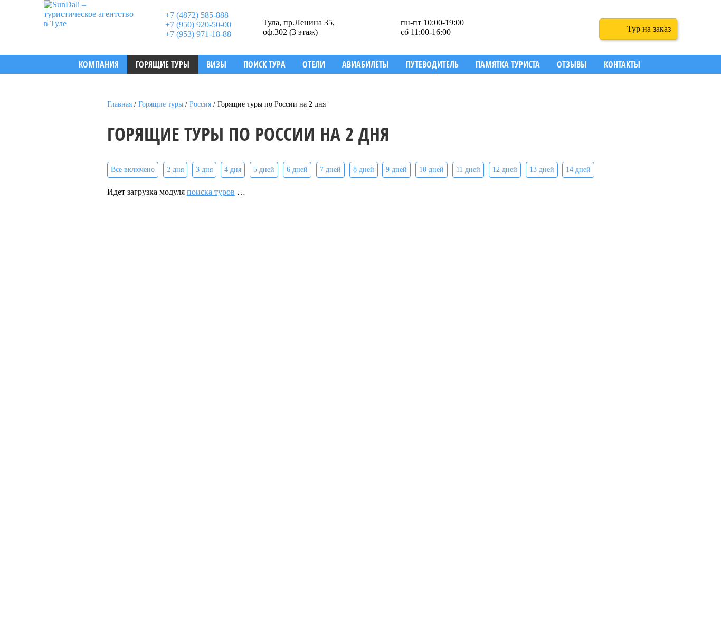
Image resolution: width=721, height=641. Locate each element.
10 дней (431, 170)
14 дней (578, 170)
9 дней (396, 170)
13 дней (541, 170)
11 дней (468, 170)
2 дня (175, 170)
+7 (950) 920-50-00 (198, 24)
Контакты (622, 64)
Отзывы (572, 64)
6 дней (297, 170)
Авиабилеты (365, 64)
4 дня (232, 170)
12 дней (504, 170)
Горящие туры (162, 64)
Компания (99, 64)
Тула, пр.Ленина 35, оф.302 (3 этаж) (299, 27)
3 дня (204, 170)
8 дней (363, 170)
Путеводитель (432, 64)
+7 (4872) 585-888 (197, 15)
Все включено (133, 170)
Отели (313, 64)
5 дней (263, 170)
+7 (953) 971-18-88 (198, 34)
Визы (216, 64)
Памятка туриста (508, 64)
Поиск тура (264, 64)
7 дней (330, 170)
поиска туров (211, 191)
